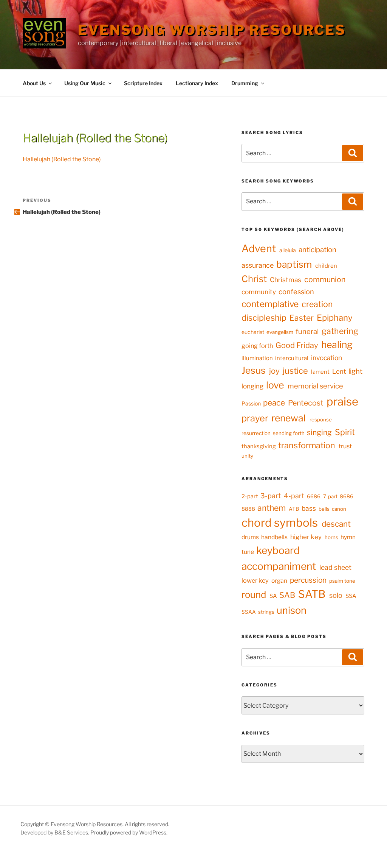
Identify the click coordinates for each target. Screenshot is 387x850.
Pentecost (306, 402)
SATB (311, 594)
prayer (254, 418)
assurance (257, 265)
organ (279, 580)
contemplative (270, 304)
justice (295, 371)
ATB (294, 509)
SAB (287, 595)
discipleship (263, 318)
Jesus (253, 370)
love (275, 385)
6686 (313, 496)
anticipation (317, 249)
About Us (34, 83)
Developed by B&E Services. (55, 832)
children (326, 265)
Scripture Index (143, 83)
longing (252, 386)
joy (274, 371)
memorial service (315, 386)
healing (337, 344)
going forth (257, 345)
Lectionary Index (197, 83)
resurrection (256, 433)
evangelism (279, 332)
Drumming (244, 83)
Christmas (285, 280)
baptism (294, 264)
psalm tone (342, 581)
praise (342, 401)
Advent (258, 248)
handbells (274, 537)
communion (324, 279)
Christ (254, 278)
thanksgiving (258, 446)
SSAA (248, 612)
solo (335, 595)
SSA (350, 596)
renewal (288, 418)
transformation (306, 445)
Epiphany (335, 318)
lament (320, 371)
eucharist (252, 332)
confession (296, 291)
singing (319, 432)
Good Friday (297, 345)
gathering (340, 331)
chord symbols (279, 522)
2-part (249, 496)
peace (274, 402)
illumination (257, 358)
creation (317, 304)
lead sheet (335, 567)
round (253, 594)
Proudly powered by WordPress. (128, 832)
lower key (255, 580)
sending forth (289, 433)
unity (247, 456)
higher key (306, 537)
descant (336, 524)
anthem (271, 508)
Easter (301, 318)
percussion (308, 580)
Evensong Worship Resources (212, 30)
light (355, 371)
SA (273, 596)
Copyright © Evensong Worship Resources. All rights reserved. (94, 824)
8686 (346, 496)
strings (266, 612)
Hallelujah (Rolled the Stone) (62, 159)
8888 (248, 509)
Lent (339, 371)
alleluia (287, 250)
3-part (270, 495)
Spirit (345, 432)
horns (331, 537)
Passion (251, 403)
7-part (330, 496)
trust (345, 446)
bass (309, 508)
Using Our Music (84, 83)
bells (324, 509)
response (321, 419)
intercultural (291, 358)
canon (339, 509)
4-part (294, 496)
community (258, 292)
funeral (307, 331)
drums (250, 537)
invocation (326, 358)
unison (292, 610)
